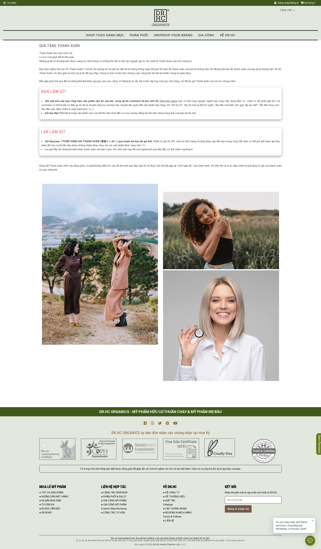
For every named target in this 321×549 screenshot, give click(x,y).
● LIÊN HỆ (168, 520)
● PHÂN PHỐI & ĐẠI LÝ (113, 496)
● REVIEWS (45, 512)
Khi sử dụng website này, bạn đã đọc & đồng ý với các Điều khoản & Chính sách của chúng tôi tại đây (160, 538)
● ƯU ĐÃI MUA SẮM (50, 500)
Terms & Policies (172, 516)
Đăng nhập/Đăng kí (287, 2)
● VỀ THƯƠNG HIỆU (174, 496)
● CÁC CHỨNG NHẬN (175, 508)
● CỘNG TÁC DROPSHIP (114, 492)
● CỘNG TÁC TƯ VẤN (113, 512)
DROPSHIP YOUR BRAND (173, 35)
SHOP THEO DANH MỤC (105, 35)
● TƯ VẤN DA (46, 504)
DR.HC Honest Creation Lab (166, 544)
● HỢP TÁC (169, 500)
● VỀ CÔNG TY (171, 492)
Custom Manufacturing (114, 508)
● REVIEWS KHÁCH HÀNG (177, 512)
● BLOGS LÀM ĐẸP (49, 508)
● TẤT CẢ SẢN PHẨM (51, 492)
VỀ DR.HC (227, 35)
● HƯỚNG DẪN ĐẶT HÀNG (53, 496)
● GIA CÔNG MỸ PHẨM (113, 500)
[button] (287, 10)
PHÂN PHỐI (139, 35)
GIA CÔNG (206, 35)
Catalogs (168, 504)
